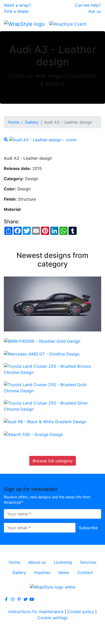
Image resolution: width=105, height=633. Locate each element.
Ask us (94, 11)
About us (37, 562)
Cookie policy (80, 611)
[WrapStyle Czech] (67, 23)
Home (13, 122)
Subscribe (88, 527)
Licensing (63, 562)
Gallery (31, 122)
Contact (85, 572)
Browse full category (53, 460)
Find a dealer (16, 11)
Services (88, 562)
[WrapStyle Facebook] (6, 599)
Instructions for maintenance (35, 611)
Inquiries (42, 572)
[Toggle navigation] (94, 24)
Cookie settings (52, 617)
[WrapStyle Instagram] (12, 599)
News (63, 572)
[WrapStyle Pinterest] (19, 599)
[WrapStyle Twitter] (25, 599)
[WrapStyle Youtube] (31, 599)
